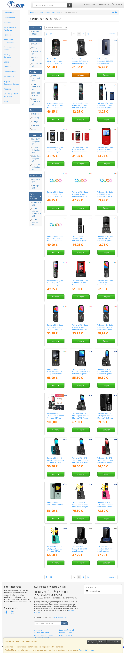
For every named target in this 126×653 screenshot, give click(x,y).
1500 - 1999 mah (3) (36, 86)
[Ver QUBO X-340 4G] (106, 269)
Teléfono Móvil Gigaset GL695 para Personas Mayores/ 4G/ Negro (54, 62)
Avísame (81, 75)
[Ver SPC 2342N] (81, 446)
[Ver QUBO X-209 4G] (81, 224)
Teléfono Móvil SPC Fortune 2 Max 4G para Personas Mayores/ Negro (81, 372)
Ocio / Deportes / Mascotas (11, 95)
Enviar (64, 623)
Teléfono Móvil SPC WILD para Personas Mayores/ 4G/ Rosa (105, 504)
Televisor (7, 35)
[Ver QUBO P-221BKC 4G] (106, 180)
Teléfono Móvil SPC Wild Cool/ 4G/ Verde (55, 503)
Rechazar (102, 642)
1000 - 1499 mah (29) (36, 78)
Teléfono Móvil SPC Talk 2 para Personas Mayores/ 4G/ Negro (105, 416)
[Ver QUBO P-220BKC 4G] (56, 180)
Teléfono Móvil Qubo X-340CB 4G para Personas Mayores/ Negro (55, 328)
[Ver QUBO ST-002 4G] (56, 357)
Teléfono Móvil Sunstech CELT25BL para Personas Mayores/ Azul (104, 550)
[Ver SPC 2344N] (81, 357)
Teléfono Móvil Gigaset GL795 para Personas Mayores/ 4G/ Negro (80, 62)
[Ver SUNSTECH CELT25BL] (106, 535)
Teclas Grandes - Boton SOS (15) (36, 212)
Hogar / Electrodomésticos (11, 82)
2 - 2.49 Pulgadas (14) (36, 150)
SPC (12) (35, 47)
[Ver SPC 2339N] (81, 402)
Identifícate (90, 4)
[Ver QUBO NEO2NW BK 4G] (56, 91)
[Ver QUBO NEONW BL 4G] (106, 91)
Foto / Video (9, 76)
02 (83, 34)
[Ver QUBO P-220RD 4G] (81, 180)
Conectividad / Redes (9, 48)
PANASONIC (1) (36, 64)
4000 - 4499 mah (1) (36, 101)
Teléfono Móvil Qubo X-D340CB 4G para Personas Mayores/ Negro (105, 328)
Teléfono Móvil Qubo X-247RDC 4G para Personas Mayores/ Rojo (80, 284)
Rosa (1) (35, 129)
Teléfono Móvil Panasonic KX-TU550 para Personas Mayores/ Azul (105, 62)
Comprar (55, 75)
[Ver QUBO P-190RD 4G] (106, 136)
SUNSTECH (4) (36, 52)
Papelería (7, 89)
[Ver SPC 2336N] (81, 491)
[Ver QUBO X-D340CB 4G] (106, 313)
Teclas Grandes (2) (35, 222)
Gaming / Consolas (7, 55)
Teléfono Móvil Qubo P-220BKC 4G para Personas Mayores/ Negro (55, 195)
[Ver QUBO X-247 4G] (56, 269)
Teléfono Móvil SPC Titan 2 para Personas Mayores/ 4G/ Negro (80, 460)
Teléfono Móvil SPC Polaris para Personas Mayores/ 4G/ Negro (55, 416)
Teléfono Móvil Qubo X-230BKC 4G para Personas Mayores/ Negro (105, 239)
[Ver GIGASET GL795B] (81, 47)
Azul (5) (35, 121)
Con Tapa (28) (36, 180)
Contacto (105, 4)
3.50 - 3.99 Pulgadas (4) (36, 158)
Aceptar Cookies (114, 642)
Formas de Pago (65, 635)
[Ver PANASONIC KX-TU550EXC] (106, 47)
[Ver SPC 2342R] (106, 446)
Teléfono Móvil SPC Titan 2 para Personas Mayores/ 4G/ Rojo (105, 460)
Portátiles (7, 22)
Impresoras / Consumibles (9, 41)
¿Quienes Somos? (41, 638)
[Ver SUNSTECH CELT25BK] (81, 535)
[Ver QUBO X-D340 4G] (81, 313)
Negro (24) (36, 114)
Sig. (88, 34)
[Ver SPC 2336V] (56, 535)
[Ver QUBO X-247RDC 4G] (81, 269)
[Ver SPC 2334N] (56, 402)
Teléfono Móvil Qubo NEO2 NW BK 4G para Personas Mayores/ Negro (55, 106)
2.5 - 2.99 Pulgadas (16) (36, 141)
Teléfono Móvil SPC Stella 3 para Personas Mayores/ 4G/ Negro (80, 416)
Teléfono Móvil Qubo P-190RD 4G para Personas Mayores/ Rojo (105, 151)
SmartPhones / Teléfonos (10, 28)
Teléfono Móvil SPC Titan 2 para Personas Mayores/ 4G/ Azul (55, 460)
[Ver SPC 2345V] (56, 491)
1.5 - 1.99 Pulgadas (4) (36, 167)
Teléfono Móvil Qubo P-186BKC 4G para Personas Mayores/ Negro (55, 151)
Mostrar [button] (112, 34)
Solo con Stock (35, 32)
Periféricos (8, 67)
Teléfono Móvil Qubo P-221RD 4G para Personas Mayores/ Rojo (55, 239)
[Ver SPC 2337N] (106, 357)
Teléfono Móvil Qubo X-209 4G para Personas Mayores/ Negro (80, 239)
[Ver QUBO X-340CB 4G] (56, 313)
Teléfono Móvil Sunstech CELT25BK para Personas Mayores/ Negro (79, 550)
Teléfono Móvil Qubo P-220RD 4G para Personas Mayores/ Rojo (80, 195)
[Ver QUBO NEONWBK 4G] (81, 91)
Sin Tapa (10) (35, 186)
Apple (6, 101)
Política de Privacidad (59, 617)
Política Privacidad (41, 633)
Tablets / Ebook (10, 71)
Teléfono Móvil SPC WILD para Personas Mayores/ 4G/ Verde (55, 549)
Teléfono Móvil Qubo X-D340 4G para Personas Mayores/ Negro (80, 328)
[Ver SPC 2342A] (56, 446)
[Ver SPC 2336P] (106, 491)
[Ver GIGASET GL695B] (56, 47)
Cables (6, 62)
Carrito (118, 4)
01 (79, 34)
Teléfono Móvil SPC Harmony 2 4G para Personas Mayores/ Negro (104, 372)
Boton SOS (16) (36, 203)
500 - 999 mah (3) (36, 94)
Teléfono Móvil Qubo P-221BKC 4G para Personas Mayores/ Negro (105, 195)
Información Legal (66, 630)
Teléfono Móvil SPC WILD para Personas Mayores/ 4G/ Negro (80, 504)
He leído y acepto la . (52, 617)
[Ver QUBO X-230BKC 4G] (106, 224)
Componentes (9, 17)
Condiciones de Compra (43, 635)
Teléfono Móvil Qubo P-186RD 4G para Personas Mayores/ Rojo (80, 151)
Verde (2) (35, 125)
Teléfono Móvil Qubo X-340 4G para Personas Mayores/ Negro (105, 284)
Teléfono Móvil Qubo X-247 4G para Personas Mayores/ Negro (55, 284)
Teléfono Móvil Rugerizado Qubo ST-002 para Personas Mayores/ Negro (55, 372)
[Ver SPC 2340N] (106, 402)
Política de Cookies (86, 650)
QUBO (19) (36, 44)
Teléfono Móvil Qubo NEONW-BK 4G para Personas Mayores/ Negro (80, 106)
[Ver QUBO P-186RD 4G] (81, 136)
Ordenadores (9, 13)
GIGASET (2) (35, 58)
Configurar (92, 642)
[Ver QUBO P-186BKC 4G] (56, 136)
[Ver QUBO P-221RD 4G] (56, 224)
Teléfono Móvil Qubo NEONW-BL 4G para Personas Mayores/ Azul (105, 106)
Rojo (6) (35, 117)
